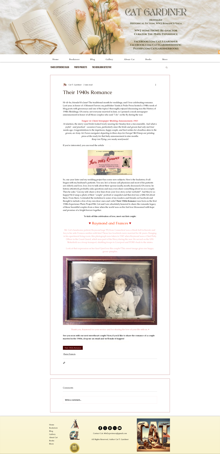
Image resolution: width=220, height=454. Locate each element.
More (51, 444)
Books (51, 440)
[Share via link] (64, 363)
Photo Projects (80, 67)
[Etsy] (115, 428)
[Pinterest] (110, 428)
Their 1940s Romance (73, 348)
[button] (166, 67)
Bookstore (53, 428)
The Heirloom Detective (101, 67)
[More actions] (155, 84)
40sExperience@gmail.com (115, 433)
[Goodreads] (105, 428)
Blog (51, 431)
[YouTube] (120, 428)
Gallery (52, 434)
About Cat (53, 437)
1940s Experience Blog (59, 67)
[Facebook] (100, 428)
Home (51, 425)
